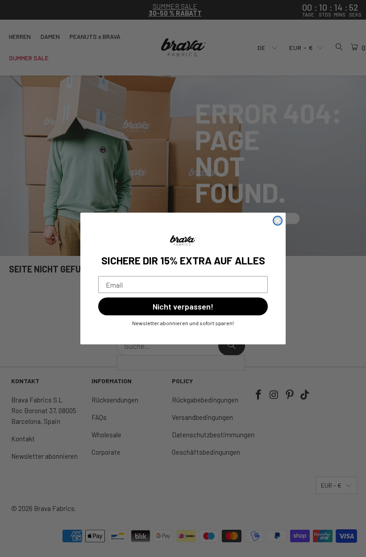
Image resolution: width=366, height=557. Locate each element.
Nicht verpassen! (183, 306)
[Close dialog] (277, 220)
